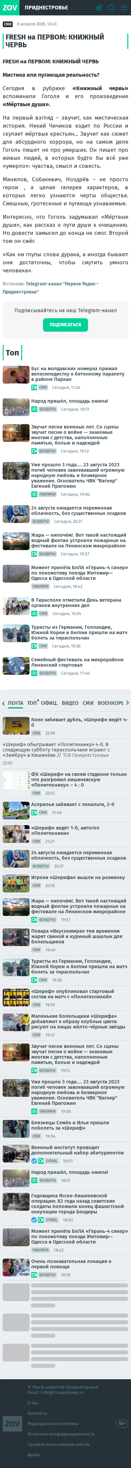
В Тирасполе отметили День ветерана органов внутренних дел (76, 602)
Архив (34, 1454)
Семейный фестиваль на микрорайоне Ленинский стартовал (77, 662)
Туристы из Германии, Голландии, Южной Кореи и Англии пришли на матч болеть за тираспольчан (79, 632)
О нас (33, 1402)
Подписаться (65, 325)
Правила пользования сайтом (59, 1444)
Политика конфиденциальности (61, 1434)
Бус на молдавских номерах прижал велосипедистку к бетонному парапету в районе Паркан (78, 373)
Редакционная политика (53, 1423)
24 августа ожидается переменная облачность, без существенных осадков (78, 510)
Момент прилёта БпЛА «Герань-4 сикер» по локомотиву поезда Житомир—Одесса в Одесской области (79, 572)
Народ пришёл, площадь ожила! (69, 401)
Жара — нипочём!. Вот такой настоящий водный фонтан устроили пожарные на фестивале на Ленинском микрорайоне (78, 540)
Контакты (37, 1413)
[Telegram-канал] (99, 8)
